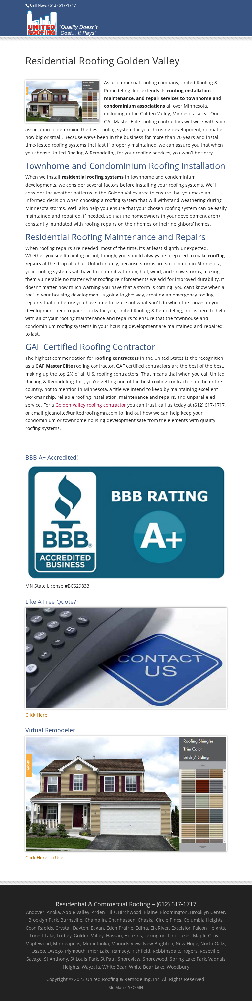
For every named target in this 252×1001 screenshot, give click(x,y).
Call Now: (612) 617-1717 (53, 5)
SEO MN (135, 987)
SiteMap (116, 987)
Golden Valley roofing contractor (90, 405)
